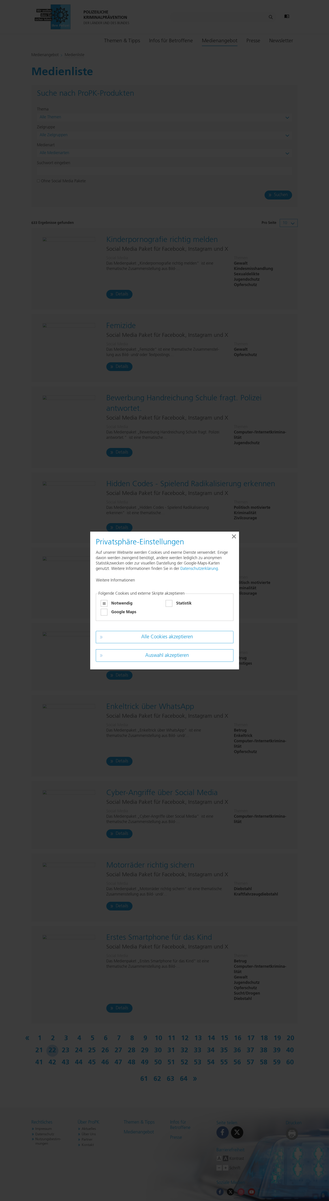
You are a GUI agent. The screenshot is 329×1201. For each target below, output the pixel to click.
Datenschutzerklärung (199, 569)
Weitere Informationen (115, 580)
